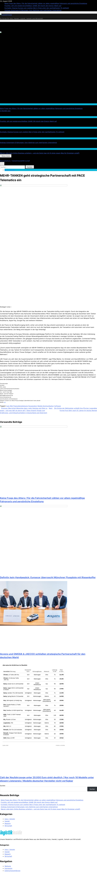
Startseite (3, 161)
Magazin (8, 823)
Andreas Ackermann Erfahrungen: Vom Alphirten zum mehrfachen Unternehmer (33, 10)
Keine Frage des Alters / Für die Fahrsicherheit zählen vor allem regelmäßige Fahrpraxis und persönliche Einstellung (46, 3)
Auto (8, 406)
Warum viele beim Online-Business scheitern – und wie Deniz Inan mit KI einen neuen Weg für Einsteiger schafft (39, 153)
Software (57, 406)
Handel (2, 117)
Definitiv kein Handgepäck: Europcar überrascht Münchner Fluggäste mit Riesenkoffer (48, 577)
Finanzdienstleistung (20, 406)
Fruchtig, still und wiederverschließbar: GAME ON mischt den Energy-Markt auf (33, 6)
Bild (11, 406)
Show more (6, 156)
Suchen (2, 786)
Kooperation (32, 406)
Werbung (8, 866)
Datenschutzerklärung (12, 871)
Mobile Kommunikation (46, 406)
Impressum (8, 868)
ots (5, 402)
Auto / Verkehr (4, 104)
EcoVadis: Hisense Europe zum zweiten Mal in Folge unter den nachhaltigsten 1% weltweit (37, 8)
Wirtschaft (3, 138)
